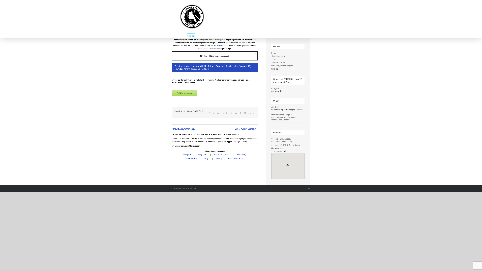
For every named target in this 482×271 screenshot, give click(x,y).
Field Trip (274, 69)
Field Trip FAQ (218, 46)
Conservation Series (221, 155)
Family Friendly (240, 155)
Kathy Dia (275, 89)
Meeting (219, 159)
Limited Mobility (192, 159)
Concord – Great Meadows (281, 139)
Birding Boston (202, 155)
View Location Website (280, 151)
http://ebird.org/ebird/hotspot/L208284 (287, 110)
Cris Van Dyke (276, 91)
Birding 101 (187, 155)
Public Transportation (235, 159)
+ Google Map (278, 148)
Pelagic (206, 159)
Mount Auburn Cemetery (184, 128)
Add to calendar (184, 93)
